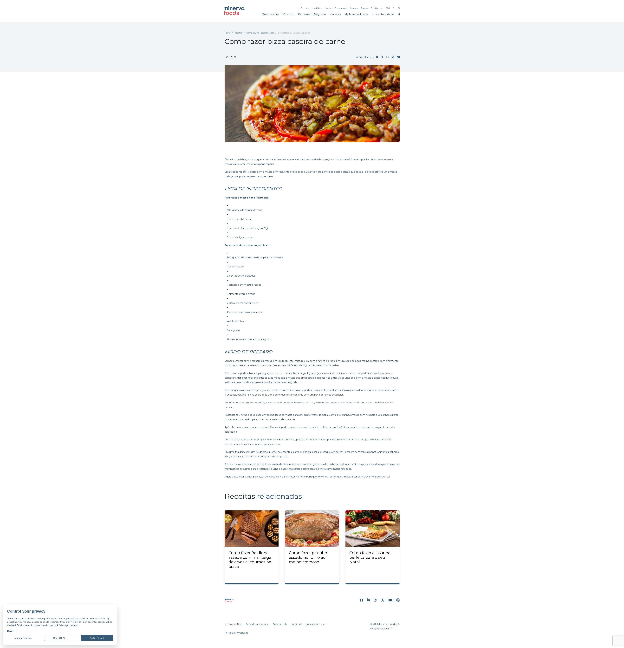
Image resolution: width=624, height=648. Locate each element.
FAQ (388, 8)
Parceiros (304, 14)
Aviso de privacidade (257, 624)
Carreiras (304, 8)
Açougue (354, 8)
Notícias (328, 8)
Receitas (335, 14)
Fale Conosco (377, 8)
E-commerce (341, 8)
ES (399, 8)
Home (227, 33)
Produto (288, 14)
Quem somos (270, 14)
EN (394, 8)
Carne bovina (252, 33)
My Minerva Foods (356, 14)
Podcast (364, 8)
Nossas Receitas (267, 33)
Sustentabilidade (383, 14)
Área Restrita (280, 624)
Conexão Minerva (315, 624)
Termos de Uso (232, 624)
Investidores (317, 8)
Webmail (297, 624)
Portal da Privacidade (236, 632)
